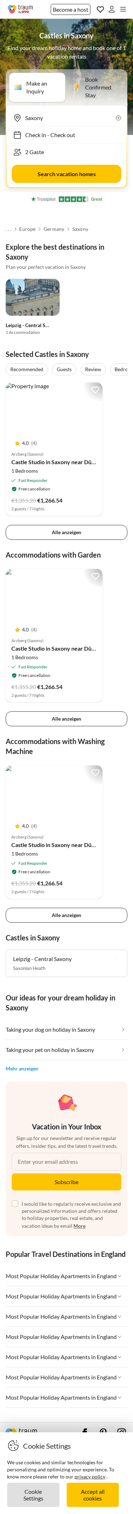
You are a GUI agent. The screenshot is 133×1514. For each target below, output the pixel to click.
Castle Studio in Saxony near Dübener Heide (67, 461)
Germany (54, 229)
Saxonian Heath (29, 968)
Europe (27, 229)
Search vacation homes (67, 173)
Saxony (80, 229)
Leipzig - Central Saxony (32, 325)
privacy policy (89, 1477)
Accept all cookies (93, 1495)
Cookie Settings (33, 1495)
